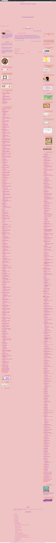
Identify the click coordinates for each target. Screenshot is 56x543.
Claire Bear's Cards (46, 427)
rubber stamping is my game (48, 308)
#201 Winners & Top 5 (5, 348)
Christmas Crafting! (5, 102)
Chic (44, 294)
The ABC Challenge (5, 224)
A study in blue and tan (47, 244)
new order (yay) (18, 530)
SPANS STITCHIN (46, 213)
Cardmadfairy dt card (17, 510)
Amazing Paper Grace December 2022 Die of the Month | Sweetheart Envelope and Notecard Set (48, 198)
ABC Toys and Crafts (47, 335)
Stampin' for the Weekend (5, 292)
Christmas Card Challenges (6, 96)
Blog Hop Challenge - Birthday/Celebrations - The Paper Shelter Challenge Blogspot (48, 203)
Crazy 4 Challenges (5, 177)
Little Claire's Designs (5, 215)
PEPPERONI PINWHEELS (5, 290)
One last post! (4, 180)
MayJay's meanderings (47, 293)
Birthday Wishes (46, 191)
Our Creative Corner (5, 240)
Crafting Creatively (46, 165)
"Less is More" (4, 169)
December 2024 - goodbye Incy (6, 165)
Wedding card (46, 451)
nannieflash (45, 201)
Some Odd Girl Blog (5, 188)
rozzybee (45, 419)
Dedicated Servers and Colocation (33, 542)
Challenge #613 (4, 133)
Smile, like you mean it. (47, 440)
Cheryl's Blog (46, 469)
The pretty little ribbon (5, 333)
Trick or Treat (46, 467)
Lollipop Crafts (4, 342)
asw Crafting (46, 375)
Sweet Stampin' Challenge (47, 154)
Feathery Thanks (46, 333)
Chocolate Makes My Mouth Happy (48, 433)
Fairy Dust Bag (46, 481)
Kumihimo (45, 389)
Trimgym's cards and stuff (47, 174)
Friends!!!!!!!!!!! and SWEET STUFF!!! (48, 351)
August (16, 540)
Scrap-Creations (46, 299)
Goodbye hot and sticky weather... (6, 216)
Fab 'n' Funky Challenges (5, 148)
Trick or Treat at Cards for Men (48, 381)
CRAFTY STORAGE (46, 326)
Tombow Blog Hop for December (48, 366)
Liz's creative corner (46, 178)
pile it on (3, 220)
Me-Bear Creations (46, 255)
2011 (16, 518)
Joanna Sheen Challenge (5, 369)
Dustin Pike (4, 203)
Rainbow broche (46, 253)
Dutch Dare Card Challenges (6, 320)
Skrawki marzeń (46, 398)
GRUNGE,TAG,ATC (46, 470)
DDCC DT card (38, 509)
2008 (16, 521)
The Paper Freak (46, 360)
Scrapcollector (46, 322)
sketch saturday (4, 159)
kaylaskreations (46, 448)
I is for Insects (4, 127)
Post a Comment (17, 50)
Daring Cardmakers (5, 162)
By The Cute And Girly (5, 366)
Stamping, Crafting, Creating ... (48, 429)
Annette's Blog (46, 388)
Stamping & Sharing (47, 221)
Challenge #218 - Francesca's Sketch (7, 287)
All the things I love (46, 205)
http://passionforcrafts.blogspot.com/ (20, 36)
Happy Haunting (46, 219)
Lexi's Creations (4, 284)
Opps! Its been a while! (47, 363)
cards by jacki (46, 246)
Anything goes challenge (5, 175)
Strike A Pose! (46, 291)
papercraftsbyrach (46, 461)
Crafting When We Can (5, 212)
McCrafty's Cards (46, 296)
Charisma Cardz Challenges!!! (6, 281)
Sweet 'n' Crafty (46, 183)
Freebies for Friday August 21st (48, 330)
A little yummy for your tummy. (48, 462)
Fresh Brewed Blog (5, 372)
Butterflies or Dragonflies (5, 312)
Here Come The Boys (5, 367)
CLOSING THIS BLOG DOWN (47, 376)
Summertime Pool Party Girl (47, 160)
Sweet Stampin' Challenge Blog (6, 108)
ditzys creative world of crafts (48, 479)
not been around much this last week (22, 537)
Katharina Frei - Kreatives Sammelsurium (47, 285)
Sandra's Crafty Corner (28, 4)
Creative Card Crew (5, 243)
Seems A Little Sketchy (5, 275)
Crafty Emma (46, 404)
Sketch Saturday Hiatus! (5, 160)
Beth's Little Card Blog (47, 348)
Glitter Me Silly (46, 156)
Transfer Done (46, 386)
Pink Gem (45, 343)
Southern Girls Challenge (5, 191)
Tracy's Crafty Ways (46, 453)
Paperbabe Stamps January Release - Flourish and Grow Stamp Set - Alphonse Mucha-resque (48, 238)
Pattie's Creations (46, 162)
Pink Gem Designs (46, 346)
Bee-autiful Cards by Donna (48, 474)
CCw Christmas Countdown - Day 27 (48, 410)
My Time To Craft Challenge (6, 156)
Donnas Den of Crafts (47, 380)
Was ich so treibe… (46, 286)
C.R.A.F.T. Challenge (5, 124)
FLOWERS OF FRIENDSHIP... (47, 269)
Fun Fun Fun (3, 253)
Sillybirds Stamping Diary (47, 314)
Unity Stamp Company (47, 279)
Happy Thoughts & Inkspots (48, 193)
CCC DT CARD (30, 509)
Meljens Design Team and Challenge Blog (47, 338)
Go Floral (3, 359)
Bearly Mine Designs (5, 249)
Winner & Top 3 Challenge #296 (6, 151)
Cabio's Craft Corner (47, 365)
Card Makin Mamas (5, 278)
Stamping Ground (4, 129)
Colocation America (43, 542)
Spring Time (45, 454)
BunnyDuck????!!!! (46, 430)
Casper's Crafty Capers (47, 353)
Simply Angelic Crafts (47, 210)
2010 (16, 519)
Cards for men (4, 314)
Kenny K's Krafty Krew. (5, 246)
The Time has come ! (5, 186)
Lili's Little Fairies (4, 182)
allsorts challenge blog (5, 111)
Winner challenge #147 (5, 213)
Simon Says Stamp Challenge (6, 328)
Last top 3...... (4, 268)
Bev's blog (45, 168)
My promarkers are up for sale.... (48, 425)
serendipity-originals (47, 223)
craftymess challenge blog (5, 368)
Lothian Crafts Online (5, 305)
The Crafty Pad (4, 347)
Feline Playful (4, 331)
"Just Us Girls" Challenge (5, 117)
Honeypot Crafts (46, 437)
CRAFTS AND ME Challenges (6, 289)
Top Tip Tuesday (4, 258)
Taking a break (4, 318)
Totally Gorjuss (4, 270)
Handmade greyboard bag (47, 208)
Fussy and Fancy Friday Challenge (6, 197)
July (16, 541)
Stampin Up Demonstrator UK (48, 319)
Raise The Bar (4, 336)
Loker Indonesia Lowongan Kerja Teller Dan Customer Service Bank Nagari (6, 207)
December (17, 522)
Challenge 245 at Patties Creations (48, 163)
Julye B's (45, 172)
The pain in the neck (47, 288)
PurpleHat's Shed (46, 383)
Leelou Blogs (53, 1)
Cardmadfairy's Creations (5, 361)
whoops (16, 531)
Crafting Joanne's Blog (47, 424)
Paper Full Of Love (46, 464)
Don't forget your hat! (47, 241)
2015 (16, 513)
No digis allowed (46, 396)
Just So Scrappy (27, 542)
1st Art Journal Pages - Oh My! (48, 317)
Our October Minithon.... (47, 438)
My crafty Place (46, 378)
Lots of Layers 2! (46, 446)
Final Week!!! (4, 334)
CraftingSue (45, 407)
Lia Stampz (3, 255)
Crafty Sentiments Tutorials (47, 473)
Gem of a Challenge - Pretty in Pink (48, 344)
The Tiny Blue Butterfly (47, 249)
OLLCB (3, 210)
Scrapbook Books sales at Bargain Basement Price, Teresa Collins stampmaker (6, 296)
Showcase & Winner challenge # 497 (7, 170)
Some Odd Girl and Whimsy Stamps (7, 189)
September (17, 539)
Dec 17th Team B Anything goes (6, 273)
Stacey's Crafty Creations (47, 432)
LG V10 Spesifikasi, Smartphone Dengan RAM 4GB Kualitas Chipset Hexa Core (48, 324)
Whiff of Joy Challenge (5, 353)
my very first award (19, 532)
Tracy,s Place (46, 393)
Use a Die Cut (4, 109)
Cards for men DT (19, 509)
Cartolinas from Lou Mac (47, 332)
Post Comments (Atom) (21, 53)
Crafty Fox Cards (46, 475)
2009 (16, 520)
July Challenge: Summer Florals (48, 306)
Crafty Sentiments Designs (6, 174)
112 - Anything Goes (5, 244)
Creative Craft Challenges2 (6, 308)
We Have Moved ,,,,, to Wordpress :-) (7, 329)
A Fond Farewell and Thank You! (6, 337)
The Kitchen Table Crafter (47, 273)
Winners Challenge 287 (5, 228)
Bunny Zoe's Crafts (46, 305)
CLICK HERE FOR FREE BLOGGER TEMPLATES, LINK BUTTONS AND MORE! (12, 1)
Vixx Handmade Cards (47, 268)
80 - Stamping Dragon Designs (6, 276)
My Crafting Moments (47, 480)
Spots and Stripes (46, 443)
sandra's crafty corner (10, 32)
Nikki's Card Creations (47, 456)
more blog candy (18, 527)
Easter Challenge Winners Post (48, 339)
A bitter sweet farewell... (5, 343)
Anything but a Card (4, 282)
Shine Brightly (46, 211)
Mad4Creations (46, 282)
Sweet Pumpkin (46, 280)
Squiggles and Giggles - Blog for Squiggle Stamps (48, 263)
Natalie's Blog (46, 391)
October (17, 538)
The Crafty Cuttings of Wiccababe (48, 243)
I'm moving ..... (46, 320)
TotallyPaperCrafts (4, 301)
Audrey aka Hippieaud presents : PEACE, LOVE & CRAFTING (48, 229)
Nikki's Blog (45, 368)
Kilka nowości (45, 399)
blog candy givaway (18, 529)
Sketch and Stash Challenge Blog (6, 267)
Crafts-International (46, 401)
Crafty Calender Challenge (5, 141)
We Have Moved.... (4, 321)
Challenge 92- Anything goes (6, 256)
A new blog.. (45, 459)
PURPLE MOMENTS (47, 445)
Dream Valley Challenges (5, 167)
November (17, 523)
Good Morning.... (46, 405)
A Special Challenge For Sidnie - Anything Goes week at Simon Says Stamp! (48, 188)
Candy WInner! (46, 422)
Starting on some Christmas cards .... (49, 373)
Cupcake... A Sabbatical (5, 326)
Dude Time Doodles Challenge (6, 350)
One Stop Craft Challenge (5, 323)
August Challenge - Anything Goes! (6, 139)
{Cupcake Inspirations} (5, 135)
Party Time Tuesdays (5, 261)
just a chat (17, 528)
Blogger (9, 388)
